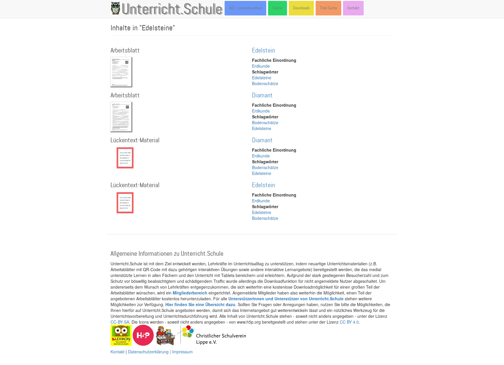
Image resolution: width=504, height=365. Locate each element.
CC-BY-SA (120, 322)
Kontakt (353, 8)
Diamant (262, 95)
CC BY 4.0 (349, 322)
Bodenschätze (265, 83)
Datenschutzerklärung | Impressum (160, 352)
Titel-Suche (328, 8)
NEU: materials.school (245, 8)
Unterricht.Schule (171, 9)
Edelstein (263, 51)
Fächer (277, 8)
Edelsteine (261, 77)
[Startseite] (117, 8)
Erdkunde (261, 66)
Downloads (301, 8)
